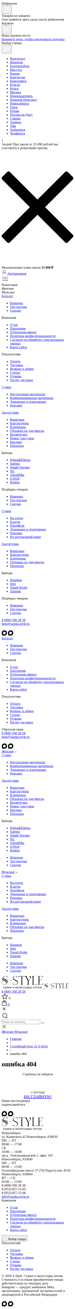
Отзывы (15, 376)
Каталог (7, 296)
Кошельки (17, 419)
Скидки (15, 310)
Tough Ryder (18, 587)
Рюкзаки (16, 405)
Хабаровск (17, 129)
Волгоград (17, 58)
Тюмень (15, 122)
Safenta (15, 463)
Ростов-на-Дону (21, 114)
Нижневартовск (21, 96)
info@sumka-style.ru (15, 1196)
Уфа (13, 126)
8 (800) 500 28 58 (13, 620)
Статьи (15, 372)
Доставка (16, 365)
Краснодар (17, 77)
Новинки (16, 303)
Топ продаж (18, 307)
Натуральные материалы (27, 394)
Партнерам (18, 328)
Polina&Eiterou (20, 460)
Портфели (17, 525)
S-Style (15, 478)
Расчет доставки (21, 380)
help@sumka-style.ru (16, 623)
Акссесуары (10, 412)
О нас (14, 324)
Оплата (15, 361)
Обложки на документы (27, 431)
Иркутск (16, 70)
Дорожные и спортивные (28, 401)
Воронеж (16, 62)
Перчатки (17, 445)
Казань (15, 73)
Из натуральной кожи (25, 537)
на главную (37, 1096)
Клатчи (15, 522)
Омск (14, 107)
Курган (15, 85)
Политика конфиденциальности (33, 336)
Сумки (6, 387)
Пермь (14, 111)
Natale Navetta (20, 467)
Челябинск (17, 133)
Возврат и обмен (22, 369)
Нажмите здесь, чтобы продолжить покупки (33, 39)
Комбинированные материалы (31, 398)
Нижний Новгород (23, 99)
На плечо (16, 518)
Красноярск (18, 81)
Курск (14, 88)
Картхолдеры (19, 423)
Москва (15, 92)
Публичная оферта (23, 332)
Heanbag (16, 580)
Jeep (13, 584)
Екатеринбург (20, 66)
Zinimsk (15, 591)
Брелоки (16, 442)
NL (12, 471)
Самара (15, 118)
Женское (8, 751)
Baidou (15, 482)
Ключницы (18, 427)
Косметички (18, 434)
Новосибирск (19, 103)
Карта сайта (18, 347)
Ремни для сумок (22, 438)
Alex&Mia (17, 475)
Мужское (8, 872)
